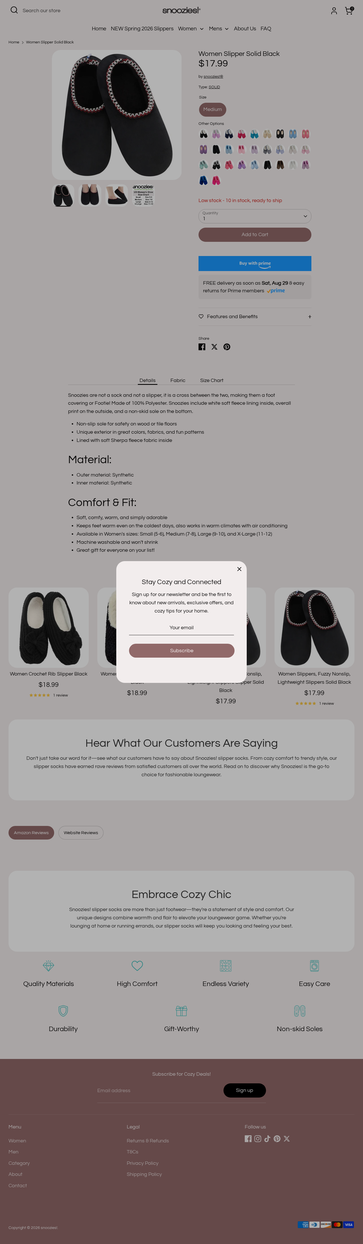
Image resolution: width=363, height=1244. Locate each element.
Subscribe (181, 650)
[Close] (239, 568)
